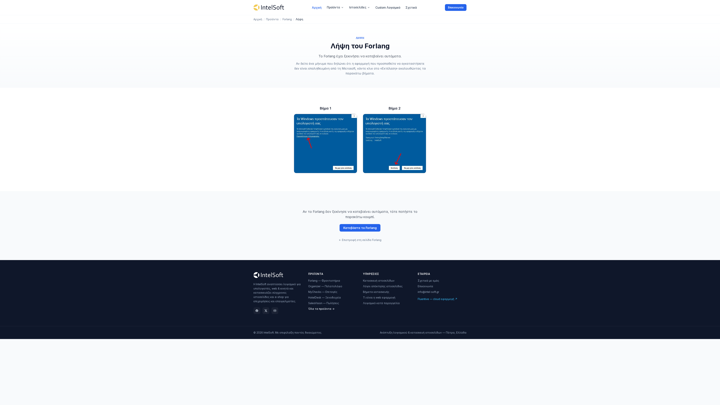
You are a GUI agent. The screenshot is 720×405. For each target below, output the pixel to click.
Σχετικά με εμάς (428, 280)
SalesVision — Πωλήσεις (323, 303)
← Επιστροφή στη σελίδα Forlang (360, 240)
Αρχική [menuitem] (317, 7)
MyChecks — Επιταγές (322, 291)
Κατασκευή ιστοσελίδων (378, 280)
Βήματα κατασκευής (376, 291)
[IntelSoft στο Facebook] (257, 310)
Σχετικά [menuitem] (411, 7)
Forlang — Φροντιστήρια (324, 280)
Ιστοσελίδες (357, 7)
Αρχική (258, 19)
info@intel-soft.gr (428, 291)
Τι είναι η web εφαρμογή (379, 297)
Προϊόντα (333, 7)
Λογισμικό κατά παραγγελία (381, 303)
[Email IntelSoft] (275, 310)
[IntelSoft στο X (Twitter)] (265, 310)
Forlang (287, 19)
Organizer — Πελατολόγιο (325, 286)
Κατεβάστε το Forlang (360, 228)
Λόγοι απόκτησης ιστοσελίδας (383, 286)
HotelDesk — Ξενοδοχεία (324, 297)
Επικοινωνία (456, 7)
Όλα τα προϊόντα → (321, 308)
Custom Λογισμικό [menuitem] (387, 7)
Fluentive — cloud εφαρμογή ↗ (437, 299)
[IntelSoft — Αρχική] (269, 7)
